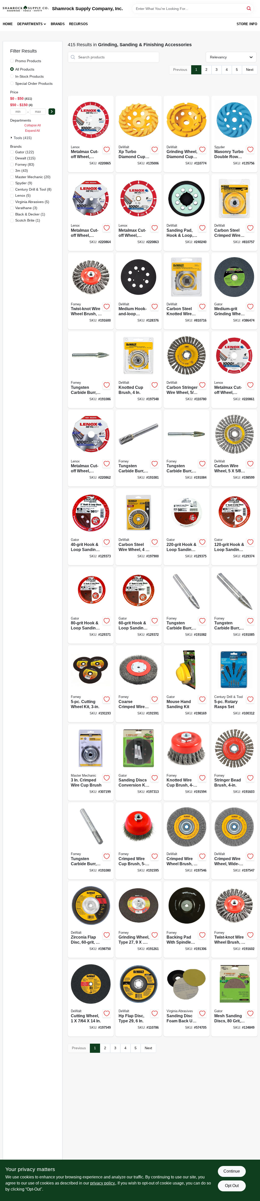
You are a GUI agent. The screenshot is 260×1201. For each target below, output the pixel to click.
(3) (26, 208)
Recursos (78, 24)
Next (249, 70)
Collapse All (32, 125)
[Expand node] (12, 138)
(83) (24, 164)
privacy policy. (103, 1183)
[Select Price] (51, 111)
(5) (23, 195)
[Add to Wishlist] (107, 149)
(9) (23, 183)
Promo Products (28, 61)
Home (8, 24)
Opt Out (232, 1185)
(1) (30, 214)
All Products (24, 69)
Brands (58, 24)
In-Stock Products (29, 76)
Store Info (247, 24)
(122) (24, 152)
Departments (30, 24)
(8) (33, 189)
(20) (33, 177)
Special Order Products (34, 83)
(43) (21, 171)
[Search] (249, 8)
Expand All (32, 130)
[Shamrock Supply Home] (25, 8)
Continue (231, 1171)
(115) (25, 158)
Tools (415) (23, 138)
